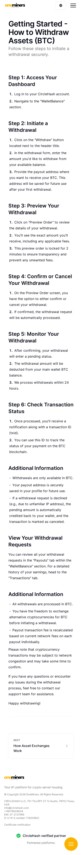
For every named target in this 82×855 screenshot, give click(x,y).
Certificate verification (17, 824)
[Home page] (15, 5)
